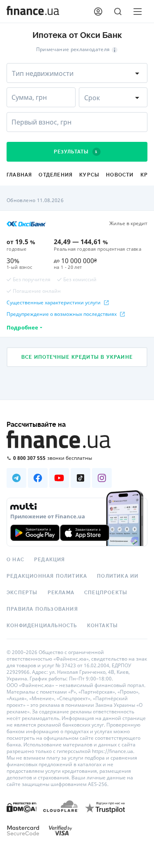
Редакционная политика (47, 576)
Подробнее (22, 327)
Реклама (61, 592)
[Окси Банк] (26, 223)
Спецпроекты (105, 592)
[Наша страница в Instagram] (102, 478)
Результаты (76, 152)
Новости (119, 175)
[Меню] (137, 11)
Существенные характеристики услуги (54, 302)
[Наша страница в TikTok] (80, 478)
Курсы (89, 175)
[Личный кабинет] (98, 11)
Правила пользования (42, 609)
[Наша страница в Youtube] (59, 478)
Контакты (102, 625)
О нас (15, 559)
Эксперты (22, 592)
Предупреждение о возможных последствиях (62, 314)
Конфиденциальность (42, 625)
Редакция (49, 559)
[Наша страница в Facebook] (38, 478)
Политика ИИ (117, 576)
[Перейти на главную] (33, 11)
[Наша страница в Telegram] (16, 478)
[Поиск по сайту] (118, 11)
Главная (19, 175)
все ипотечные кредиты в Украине (77, 357)
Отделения (56, 175)
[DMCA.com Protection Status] (22, 806)
